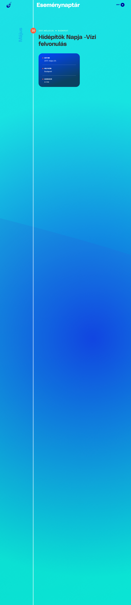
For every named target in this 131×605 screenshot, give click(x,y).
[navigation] (118, 5)
